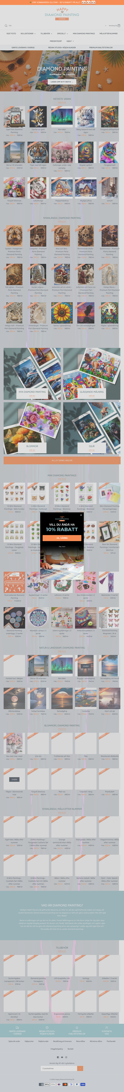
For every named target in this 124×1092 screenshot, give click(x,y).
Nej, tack (62, 546)
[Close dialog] (81, 515)
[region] (62, 2)
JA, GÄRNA (62, 538)
